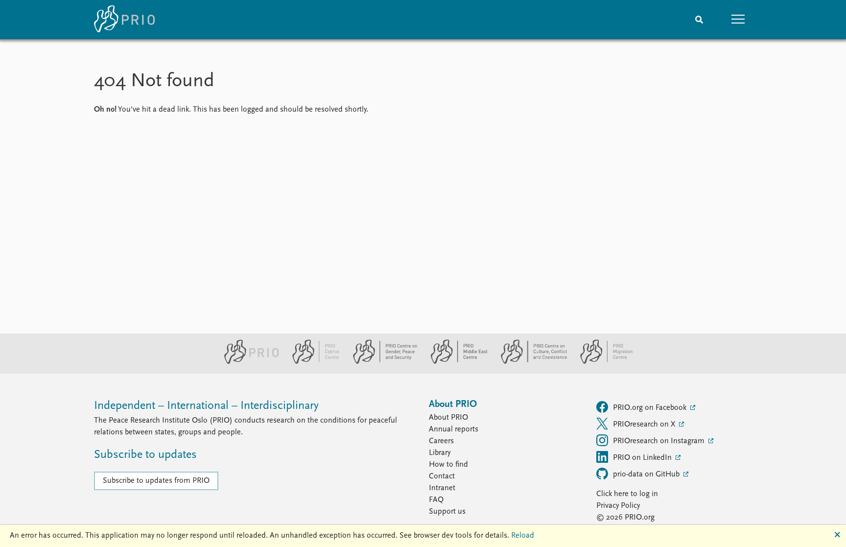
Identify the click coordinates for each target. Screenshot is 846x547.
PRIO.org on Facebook (650, 408)
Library (439, 453)
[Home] (124, 19)
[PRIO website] (247, 362)
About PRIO (448, 418)
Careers (441, 441)
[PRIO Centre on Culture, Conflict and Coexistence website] (530, 362)
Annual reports (453, 429)
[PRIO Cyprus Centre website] (312, 362)
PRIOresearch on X (645, 424)
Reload (522, 536)
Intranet (442, 488)
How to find (448, 465)
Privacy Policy (618, 506)
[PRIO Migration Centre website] (601, 362)
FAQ (436, 500)
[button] (738, 19)
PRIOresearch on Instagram (659, 441)
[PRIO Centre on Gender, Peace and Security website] (381, 362)
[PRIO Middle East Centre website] (455, 362)
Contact (442, 476)
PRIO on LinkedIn (643, 458)
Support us (447, 512)
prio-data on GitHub (647, 474)
